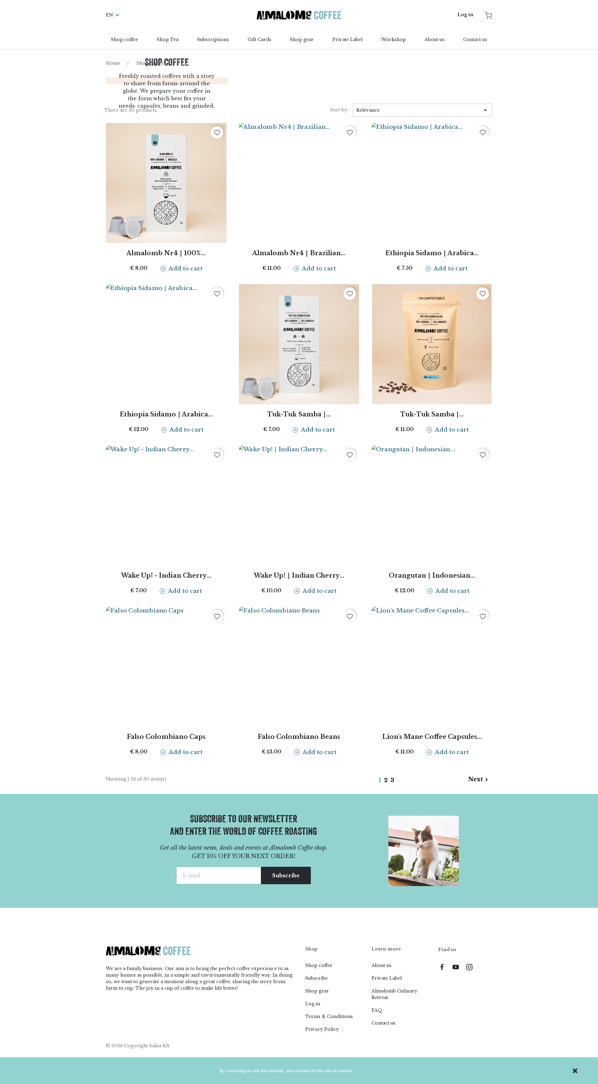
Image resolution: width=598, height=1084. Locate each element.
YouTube (455, 967)
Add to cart (185, 268)
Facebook (442, 967)
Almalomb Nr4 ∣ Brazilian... (298, 253)
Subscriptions (213, 39)
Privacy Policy (322, 1029)
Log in (312, 1004)
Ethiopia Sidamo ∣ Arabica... (431, 253)
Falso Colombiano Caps (166, 736)
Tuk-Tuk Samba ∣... (299, 414)
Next (479, 779)
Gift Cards (259, 39)
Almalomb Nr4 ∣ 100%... (166, 253)
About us (434, 39)
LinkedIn (483, 967)
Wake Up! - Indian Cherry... (166, 575)
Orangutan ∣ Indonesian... (432, 575)
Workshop (393, 39)
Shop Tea (167, 39)
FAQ (377, 1010)
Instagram (469, 967)
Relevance (422, 110)
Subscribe (316, 978)
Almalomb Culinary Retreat (394, 994)
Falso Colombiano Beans (299, 736)
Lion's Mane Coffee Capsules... (432, 736)
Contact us (475, 39)
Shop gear (302, 39)
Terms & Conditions (329, 1016)
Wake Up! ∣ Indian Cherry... (299, 575)
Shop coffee (124, 39)
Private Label (347, 39)
